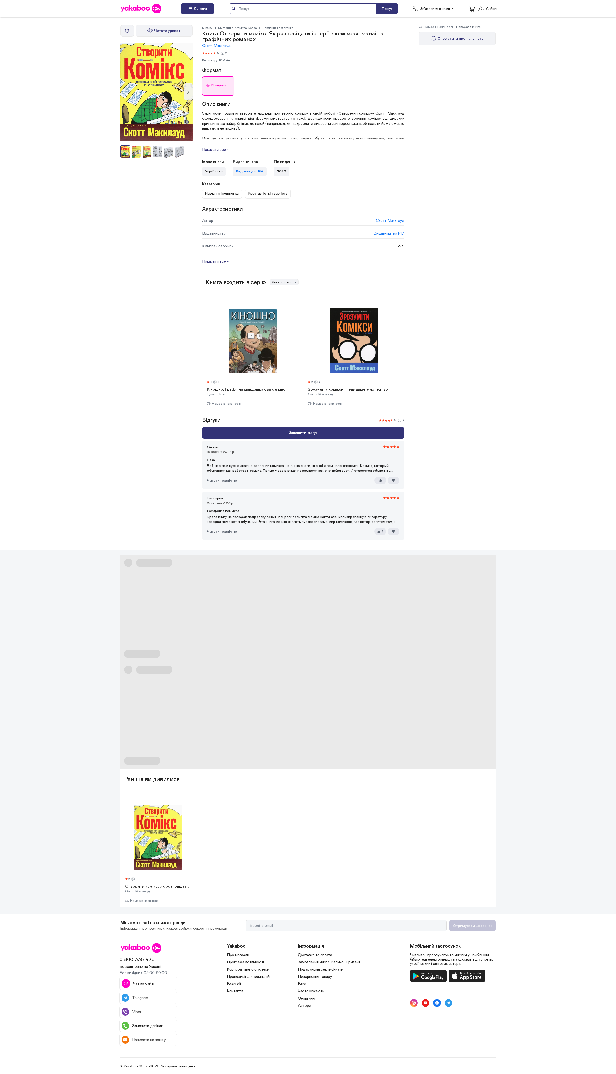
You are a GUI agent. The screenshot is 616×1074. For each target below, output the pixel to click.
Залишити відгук (303, 433)
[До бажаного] (127, 31)
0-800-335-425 (136, 959)
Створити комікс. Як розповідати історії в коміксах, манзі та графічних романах (157, 886)
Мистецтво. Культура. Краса (237, 28)
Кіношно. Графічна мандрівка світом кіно (246, 389)
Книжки (207, 28)
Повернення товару (315, 977)
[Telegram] (448, 1003)
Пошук (387, 9)
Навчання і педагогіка (278, 28)
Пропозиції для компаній (248, 977)
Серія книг (307, 998)
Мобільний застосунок (435, 946)
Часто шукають (311, 991)
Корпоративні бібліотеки (248, 969)
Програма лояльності (245, 962)
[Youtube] (425, 1003)
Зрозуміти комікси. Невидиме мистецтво (348, 389)
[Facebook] (437, 1003)
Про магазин (238, 955)
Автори (304, 1006)
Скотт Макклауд (216, 46)
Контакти (235, 991)
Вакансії (234, 984)
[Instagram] (414, 1003)
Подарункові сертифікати (320, 969)
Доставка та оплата (315, 955)
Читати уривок (167, 31)
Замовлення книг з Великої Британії (329, 962)
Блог (302, 984)
